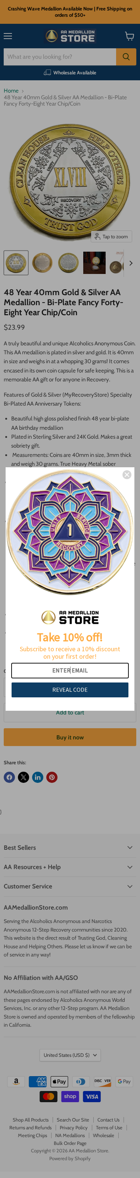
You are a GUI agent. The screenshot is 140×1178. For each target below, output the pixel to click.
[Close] (126, 474)
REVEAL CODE (70, 689)
